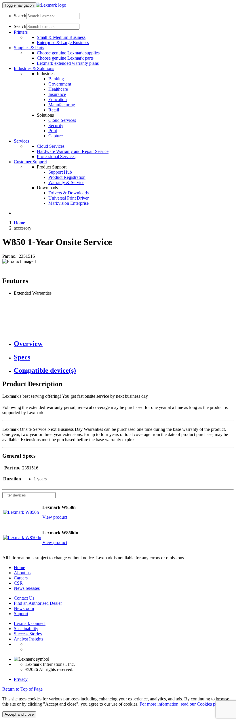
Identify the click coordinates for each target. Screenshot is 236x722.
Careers (21, 577)
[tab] (124, 344)
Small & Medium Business (61, 37)
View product (54, 517)
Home (19, 222)
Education (57, 99)
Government (59, 84)
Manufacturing (61, 104)
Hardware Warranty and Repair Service (73, 151)
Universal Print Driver (68, 198)
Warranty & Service (66, 182)
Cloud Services (62, 120)
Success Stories (28, 633)
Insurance (57, 94)
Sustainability (26, 628)
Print (52, 130)
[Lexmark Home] (51, 5)
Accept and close (19, 714)
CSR (18, 583)
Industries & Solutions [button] (34, 68)
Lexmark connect (29, 623)
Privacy (21, 679)
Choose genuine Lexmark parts (65, 58)
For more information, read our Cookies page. (181, 704)
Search (20, 15)
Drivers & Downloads (68, 192)
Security (55, 125)
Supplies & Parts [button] (29, 47)
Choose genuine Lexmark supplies (68, 52)
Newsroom (24, 608)
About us (22, 572)
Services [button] (21, 141)
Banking (56, 78)
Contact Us (24, 598)
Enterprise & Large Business (63, 42)
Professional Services (56, 156)
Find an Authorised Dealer (38, 603)
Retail (53, 109)
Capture (55, 135)
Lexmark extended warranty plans (68, 63)
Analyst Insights (28, 638)
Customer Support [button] (30, 161)
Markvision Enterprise (68, 203)
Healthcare (58, 89)
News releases (27, 588)
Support (21, 613)
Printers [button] (21, 32)
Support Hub (60, 172)
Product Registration (66, 177)
